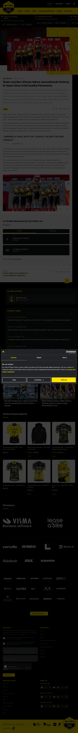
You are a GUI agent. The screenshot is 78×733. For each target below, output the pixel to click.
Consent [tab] (13, 357)
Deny (14, 380)
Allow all (64, 380)
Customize (37, 380)
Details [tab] (39, 357)
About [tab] (64, 357)
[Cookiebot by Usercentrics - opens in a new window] (67, 352)
